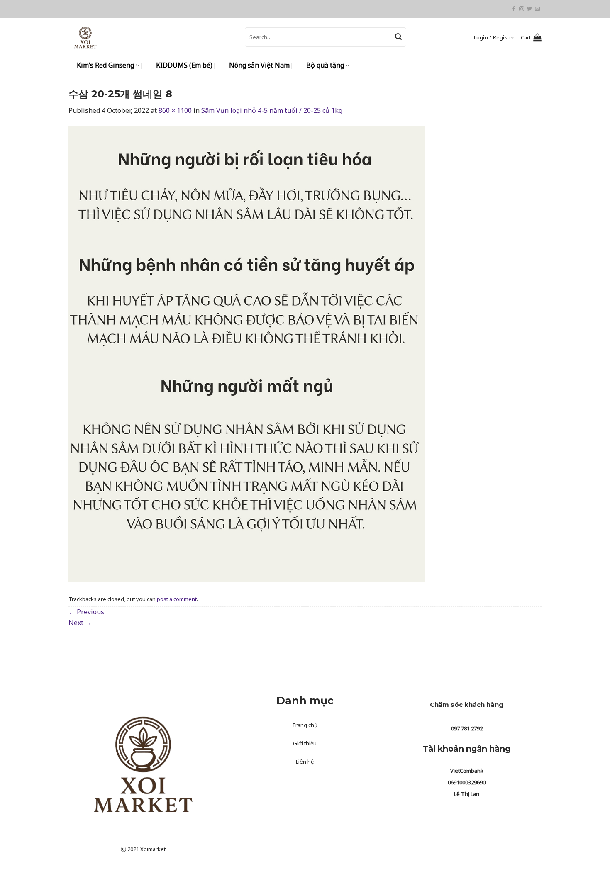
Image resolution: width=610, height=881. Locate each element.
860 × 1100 (175, 110)
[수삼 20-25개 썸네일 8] (246, 353)
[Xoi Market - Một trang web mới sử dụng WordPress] (150, 37)
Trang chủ (304, 725)
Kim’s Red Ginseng (105, 65)
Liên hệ (305, 761)
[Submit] (398, 37)
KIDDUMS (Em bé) (184, 65)
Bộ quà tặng (325, 65)
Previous (86, 611)
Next (80, 622)
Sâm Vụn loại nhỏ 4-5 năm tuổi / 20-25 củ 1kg (271, 110)
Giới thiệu (305, 743)
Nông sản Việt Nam (259, 65)
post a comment (177, 599)
